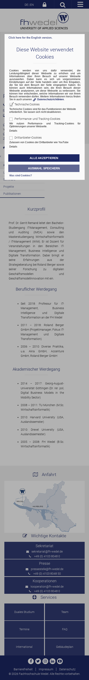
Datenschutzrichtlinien (50, 99)
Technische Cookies (27, 104)
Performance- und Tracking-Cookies (37, 118)
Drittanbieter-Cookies (28, 137)
